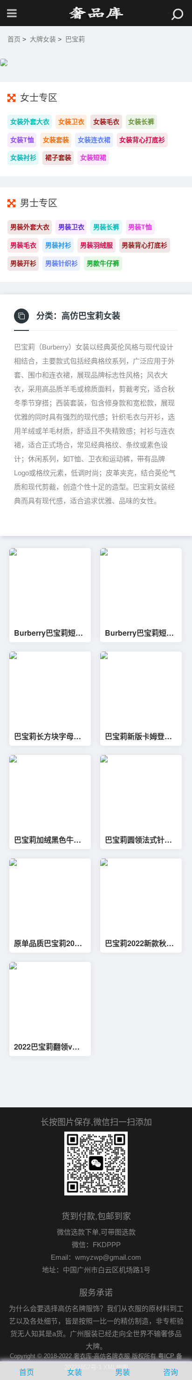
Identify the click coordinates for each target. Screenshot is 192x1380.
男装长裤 (106, 227)
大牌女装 (43, 39)
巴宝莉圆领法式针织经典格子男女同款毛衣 (138, 839)
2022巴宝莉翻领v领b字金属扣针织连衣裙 (49, 1046)
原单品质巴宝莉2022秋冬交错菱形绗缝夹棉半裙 (48, 943)
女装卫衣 (71, 121)
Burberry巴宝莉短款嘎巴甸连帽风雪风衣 (48, 633)
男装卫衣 (71, 227)
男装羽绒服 (96, 245)
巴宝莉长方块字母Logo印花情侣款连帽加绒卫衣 (49, 736)
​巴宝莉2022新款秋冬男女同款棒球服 (139, 943)
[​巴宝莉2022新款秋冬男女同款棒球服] (141, 895)
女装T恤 (22, 140)
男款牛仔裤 (103, 263)
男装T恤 (140, 227)
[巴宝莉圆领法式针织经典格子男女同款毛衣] (141, 791)
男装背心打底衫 (144, 245)
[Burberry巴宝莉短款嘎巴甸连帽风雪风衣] (50, 584)
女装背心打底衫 (142, 140)
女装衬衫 (23, 157)
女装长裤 (141, 121)
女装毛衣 (106, 121)
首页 (14, 39)
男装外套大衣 (29, 227)
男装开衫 (23, 263)
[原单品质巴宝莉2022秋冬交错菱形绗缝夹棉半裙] (50, 895)
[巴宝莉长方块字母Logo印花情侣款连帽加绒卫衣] (50, 688)
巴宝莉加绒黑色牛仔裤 (47, 839)
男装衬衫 (58, 245)
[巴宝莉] (96, 13)
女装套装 (56, 140)
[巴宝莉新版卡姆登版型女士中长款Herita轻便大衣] (141, 688)
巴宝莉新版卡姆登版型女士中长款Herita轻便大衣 (138, 736)
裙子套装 (58, 157)
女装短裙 (93, 157)
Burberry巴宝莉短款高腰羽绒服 (139, 633)
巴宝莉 (75, 39)
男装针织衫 (61, 263)
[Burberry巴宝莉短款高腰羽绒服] (141, 584)
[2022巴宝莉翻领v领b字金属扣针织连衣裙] (50, 998)
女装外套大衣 (29, 121)
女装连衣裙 (94, 140)
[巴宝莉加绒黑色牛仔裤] (50, 791)
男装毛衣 (23, 245)
